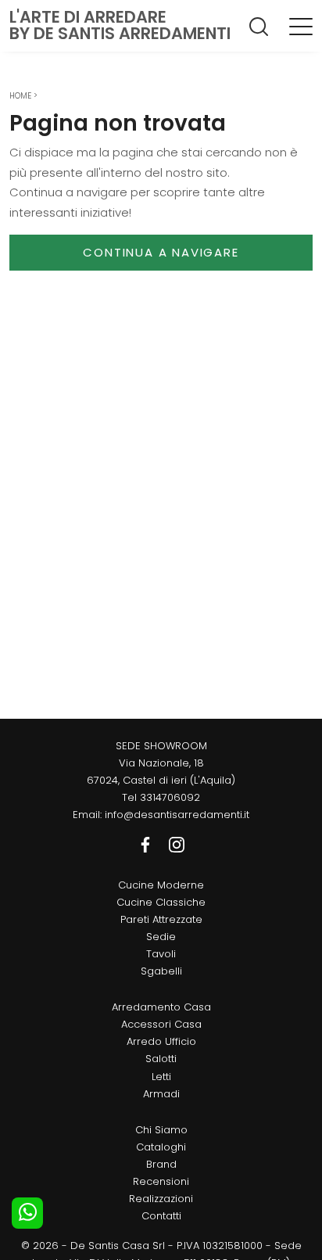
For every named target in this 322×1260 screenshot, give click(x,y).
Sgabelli (161, 971)
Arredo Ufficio (161, 1041)
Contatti (161, 1215)
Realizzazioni (161, 1198)
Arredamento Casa (161, 1007)
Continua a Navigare (160, 252)
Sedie (161, 936)
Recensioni (161, 1181)
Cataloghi (161, 1147)
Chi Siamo (161, 1129)
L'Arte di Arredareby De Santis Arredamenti (120, 25)
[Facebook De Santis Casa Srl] (147, 844)
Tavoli (161, 953)
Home (20, 96)
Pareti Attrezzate (161, 919)
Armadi (161, 1093)
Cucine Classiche (161, 902)
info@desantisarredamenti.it (177, 814)
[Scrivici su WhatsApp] (27, 1213)
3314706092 (170, 797)
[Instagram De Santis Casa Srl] (176, 844)
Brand (161, 1164)
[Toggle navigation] (301, 26)
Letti (161, 1076)
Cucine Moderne (161, 885)
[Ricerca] (260, 26)
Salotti (161, 1058)
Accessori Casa (161, 1024)
